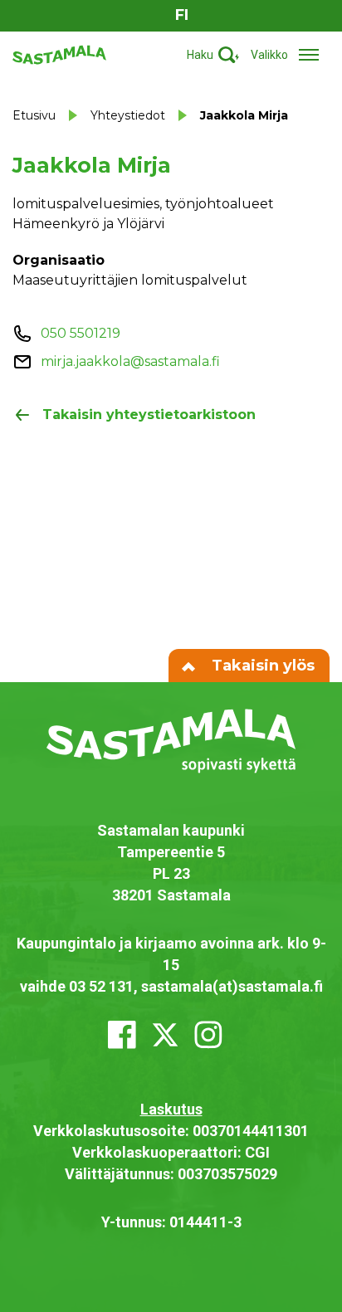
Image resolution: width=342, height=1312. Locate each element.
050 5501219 (80, 333)
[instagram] (208, 1035)
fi (181, 15)
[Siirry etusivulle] (59, 53)
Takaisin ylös (261, 665)
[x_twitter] (165, 1035)
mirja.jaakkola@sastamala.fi (130, 361)
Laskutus (171, 1109)
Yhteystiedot (127, 115)
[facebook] (122, 1035)
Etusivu (34, 115)
